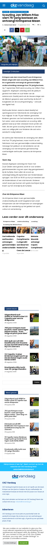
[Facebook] (11, 30)
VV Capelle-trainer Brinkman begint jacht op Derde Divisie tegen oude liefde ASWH (16, 357)
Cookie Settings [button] (10, 543)
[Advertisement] (23, 280)
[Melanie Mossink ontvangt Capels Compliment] (38, 230)
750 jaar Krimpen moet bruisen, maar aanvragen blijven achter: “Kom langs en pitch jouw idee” (16, 331)
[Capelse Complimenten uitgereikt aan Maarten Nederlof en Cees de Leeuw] (23, 230)
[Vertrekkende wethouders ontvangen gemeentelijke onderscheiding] (9, 230)
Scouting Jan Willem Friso (12, 224)
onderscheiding (23, 221)
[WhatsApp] (27, 30)
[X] (17, 30)
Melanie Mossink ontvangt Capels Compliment (36, 242)
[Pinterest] (22, 30)
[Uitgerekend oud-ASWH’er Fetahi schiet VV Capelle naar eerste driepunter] (34, 317)
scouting (34, 221)
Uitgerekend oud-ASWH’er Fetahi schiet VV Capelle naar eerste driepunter (16, 317)
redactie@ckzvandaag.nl (23, 502)
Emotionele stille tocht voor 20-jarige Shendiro (15, 368)
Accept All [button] (23, 543)
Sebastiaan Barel (10, 25)
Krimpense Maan (9, 221)
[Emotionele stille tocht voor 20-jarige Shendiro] (34, 370)
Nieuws (6, 12)
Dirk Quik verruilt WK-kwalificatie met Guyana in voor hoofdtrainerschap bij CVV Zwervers (17, 344)
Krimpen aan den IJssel (19, 12)
